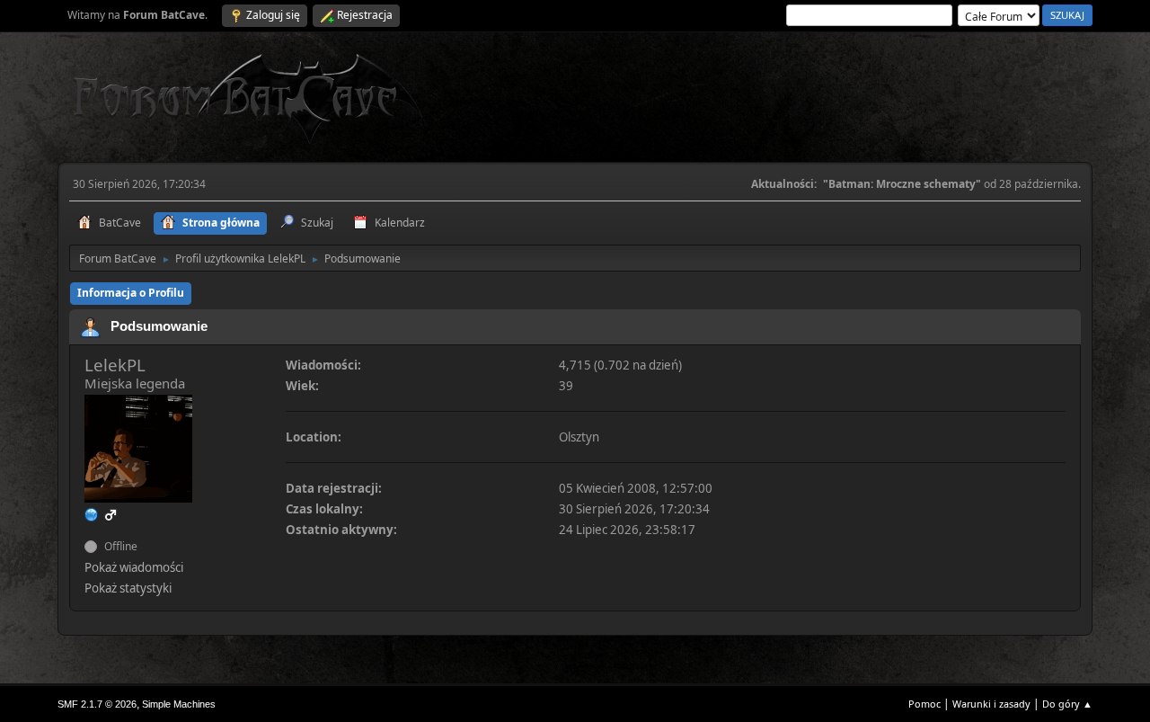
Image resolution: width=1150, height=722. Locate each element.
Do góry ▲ (1067, 703)
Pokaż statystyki (128, 588)
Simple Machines (179, 704)
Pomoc (924, 703)
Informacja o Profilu (130, 292)
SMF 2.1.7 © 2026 (97, 704)
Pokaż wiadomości (133, 567)
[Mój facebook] (91, 514)
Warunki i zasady (991, 703)
